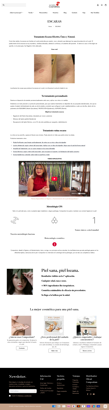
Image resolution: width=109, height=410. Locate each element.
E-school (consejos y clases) (76, 387)
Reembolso (60, 388)
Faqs (84, 13)
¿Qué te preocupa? (16, 13)
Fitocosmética (43, 13)
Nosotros (55, 13)
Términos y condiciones (24, 396)
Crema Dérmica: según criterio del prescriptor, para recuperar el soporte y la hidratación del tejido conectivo (46, 152)
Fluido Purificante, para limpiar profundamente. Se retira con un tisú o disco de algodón (39, 142)
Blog (65, 13)
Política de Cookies (45, 388)
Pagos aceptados (62, 391)
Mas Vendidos (95, 13)
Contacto (74, 13)
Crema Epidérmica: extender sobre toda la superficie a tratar (31, 155)
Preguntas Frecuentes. (76, 381)
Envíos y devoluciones (60, 384)
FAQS (58, 394)
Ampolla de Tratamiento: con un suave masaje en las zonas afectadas (34, 149)
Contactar (22, 348)
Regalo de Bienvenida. (76, 392)
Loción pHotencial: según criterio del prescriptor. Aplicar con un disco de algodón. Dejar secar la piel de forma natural (49, 145)
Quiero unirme (87, 351)
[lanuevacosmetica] (54, 5)
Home (50, 26)
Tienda (30, 13)
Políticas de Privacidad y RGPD (46, 392)
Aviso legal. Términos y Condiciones (46, 384)
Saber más (54, 351)
